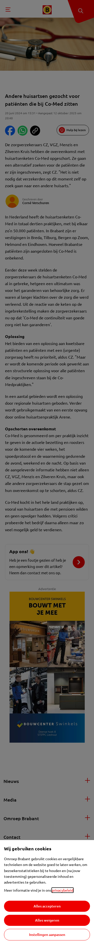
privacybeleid (62, 890)
